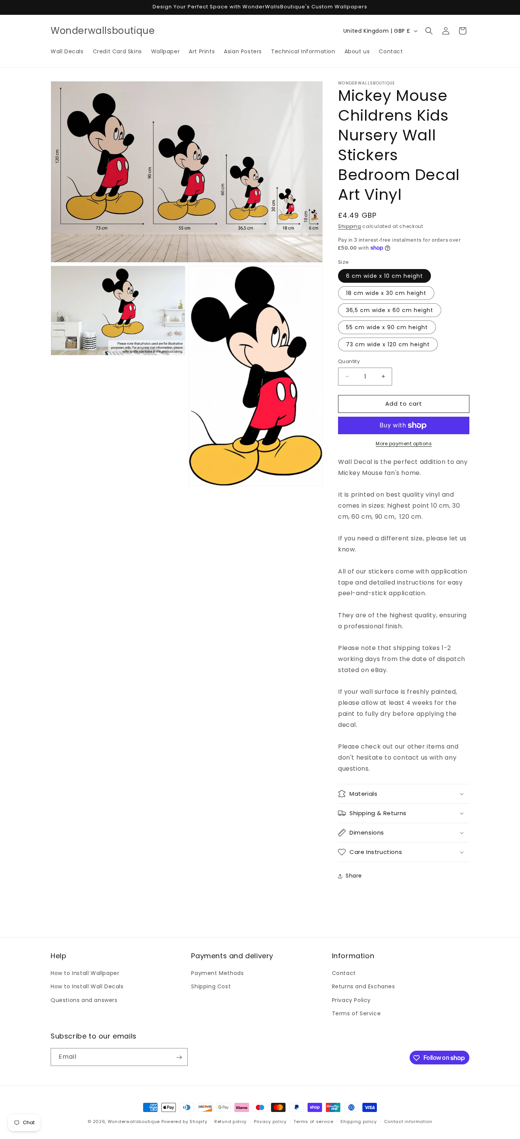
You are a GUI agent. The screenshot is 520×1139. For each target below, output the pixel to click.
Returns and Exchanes (363, 987)
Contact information (408, 1121)
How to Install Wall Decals (87, 987)
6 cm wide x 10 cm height (384, 276)
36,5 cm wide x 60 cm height (389, 310)
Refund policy (230, 1121)
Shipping (349, 226)
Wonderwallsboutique (134, 1121)
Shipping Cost (211, 987)
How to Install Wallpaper (85, 973)
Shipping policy (358, 1121)
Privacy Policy (351, 1000)
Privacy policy (270, 1121)
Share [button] (354, 875)
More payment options (404, 443)
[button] (429, 30)
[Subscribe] (179, 1057)
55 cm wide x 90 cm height (387, 327)
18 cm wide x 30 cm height (386, 293)
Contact (344, 973)
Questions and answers (84, 1000)
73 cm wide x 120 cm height (388, 344)
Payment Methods (217, 973)
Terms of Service (356, 1013)
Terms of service (313, 1121)
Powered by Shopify (184, 1121)
